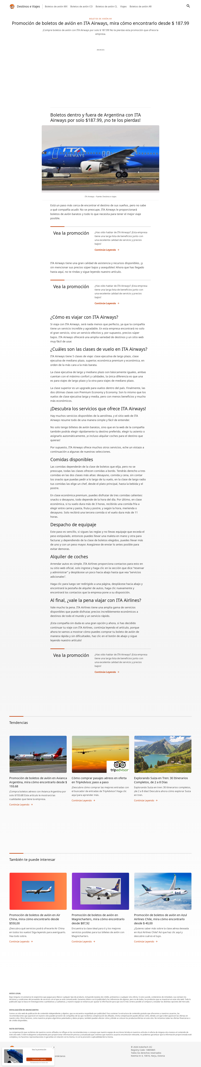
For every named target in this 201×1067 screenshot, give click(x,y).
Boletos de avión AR (141, 6)
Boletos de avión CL (106, 6)
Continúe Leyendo (105, 249)
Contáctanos (59, 1056)
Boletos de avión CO (81, 6)
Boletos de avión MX (56, 6)
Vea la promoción (71, 233)
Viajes (123, 6)
